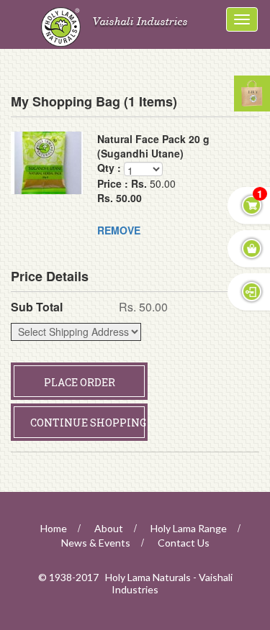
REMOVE (118, 230)
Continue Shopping (88, 422)
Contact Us (184, 543)
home (53, 528)
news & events (95, 543)
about (108, 528)
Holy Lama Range (188, 528)
